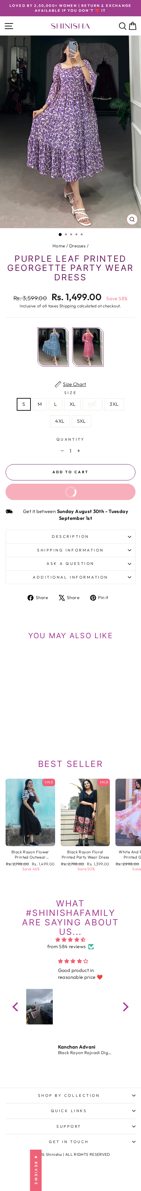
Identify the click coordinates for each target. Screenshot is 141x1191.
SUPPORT (68, 1126)
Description (70, 536)
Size (70, 392)
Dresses (77, 246)
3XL (114, 404)
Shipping (67, 305)
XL (73, 404)
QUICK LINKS (69, 1110)
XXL (92, 404)
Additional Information (70, 577)
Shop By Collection (69, 1095)
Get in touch (69, 1141)
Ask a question (70, 563)
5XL (81, 421)
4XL (59, 421)
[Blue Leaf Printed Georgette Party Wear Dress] (53, 347)
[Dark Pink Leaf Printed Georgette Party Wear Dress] (88, 347)
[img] (70, 939)
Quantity (70, 439)
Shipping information (70, 550)
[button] (17, 1006)
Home (58, 246)
